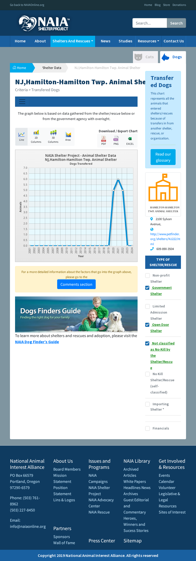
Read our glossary (163, 157)
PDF (103, 144)
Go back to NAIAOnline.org (27, 5)
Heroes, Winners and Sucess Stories (136, 524)
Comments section (76, 284)
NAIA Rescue (99, 512)
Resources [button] (147, 40)
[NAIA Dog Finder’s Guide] (76, 313)
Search (176, 23)
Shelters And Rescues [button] (71, 40)
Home (148, 5)
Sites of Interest (172, 512)
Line (21, 139)
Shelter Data (51, 67)
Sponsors (61, 536)
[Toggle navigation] (22, 102)
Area (68, 139)
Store (166, 5)
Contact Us (174, 40)
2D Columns (36, 140)
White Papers (135, 481)
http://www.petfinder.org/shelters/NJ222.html (165, 239)
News (105, 40)
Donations (179, 5)
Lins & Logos (64, 499)
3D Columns (53, 140)
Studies (125, 40)
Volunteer (167, 487)
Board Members (67, 469)
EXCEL (130, 144)
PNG (116, 144)
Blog (158, 5)
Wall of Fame (64, 542)
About (40, 40)
